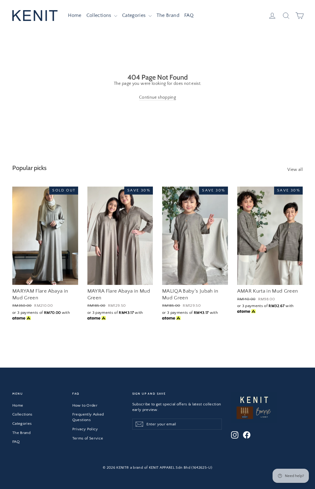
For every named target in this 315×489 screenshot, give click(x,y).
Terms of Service (87, 438)
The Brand (168, 15)
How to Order (85, 405)
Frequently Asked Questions (88, 417)
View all (295, 169)
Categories (134, 15)
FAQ (188, 15)
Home (74, 15)
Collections (99, 15)
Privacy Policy (85, 429)
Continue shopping (157, 97)
